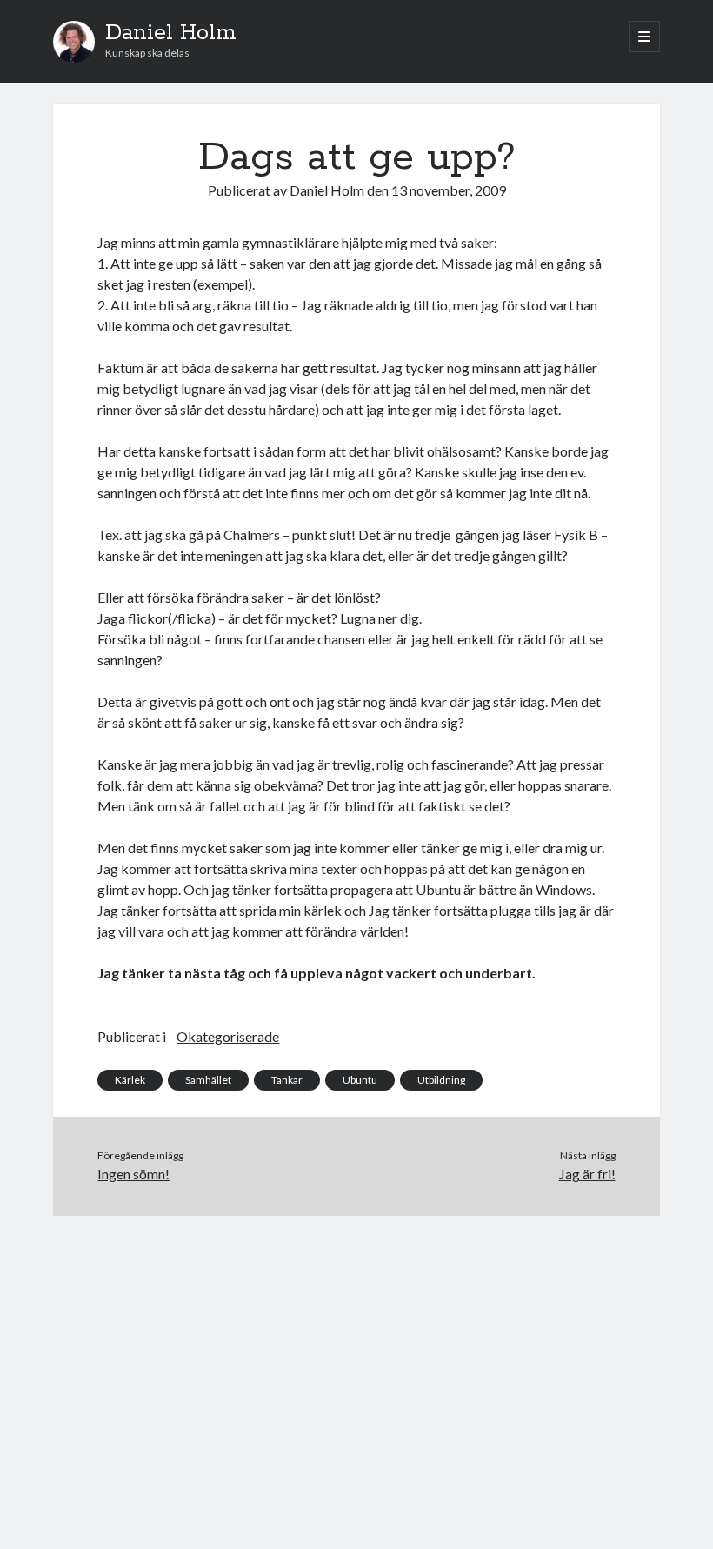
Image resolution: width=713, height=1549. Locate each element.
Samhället (208, 1079)
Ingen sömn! (133, 1173)
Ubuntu (360, 1079)
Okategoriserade (228, 1036)
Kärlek (130, 1079)
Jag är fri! (587, 1173)
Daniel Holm (171, 33)
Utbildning (441, 1079)
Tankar (287, 1079)
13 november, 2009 (448, 190)
